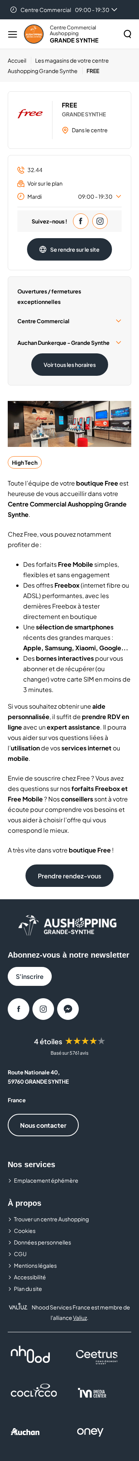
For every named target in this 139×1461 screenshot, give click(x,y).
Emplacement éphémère (46, 1180)
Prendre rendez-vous (69, 876)
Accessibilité (30, 1276)
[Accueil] (34, 34)
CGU (20, 1253)
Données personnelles (42, 1242)
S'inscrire (30, 976)
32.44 (34, 169)
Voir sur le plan (45, 183)
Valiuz (80, 1317)
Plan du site (28, 1288)
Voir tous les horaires (70, 364)
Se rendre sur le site (75, 249)
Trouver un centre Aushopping (51, 1219)
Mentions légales (35, 1265)
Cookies (25, 1230)
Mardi (69, 196)
